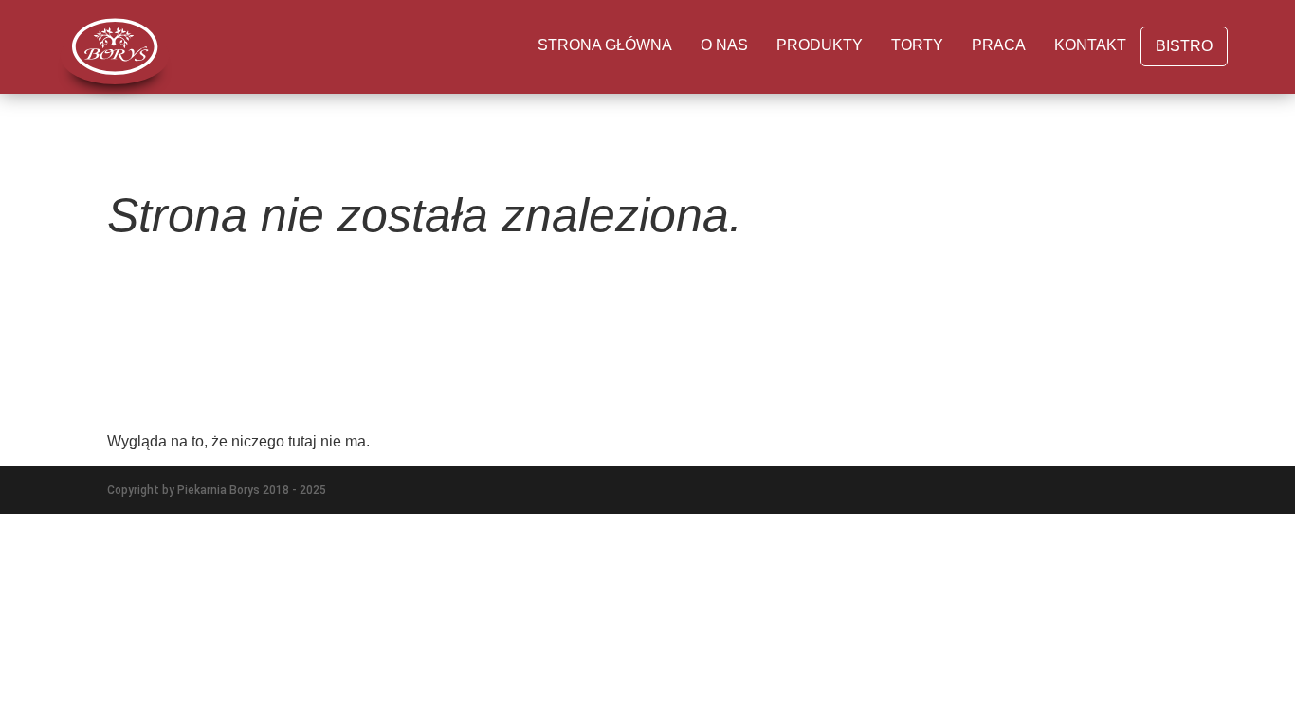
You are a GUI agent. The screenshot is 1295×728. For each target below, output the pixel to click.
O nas (724, 45)
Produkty (819, 45)
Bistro (1184, 46)
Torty (917, 45)
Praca (999, 45)
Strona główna (605, 45)
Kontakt (1090, 45)
